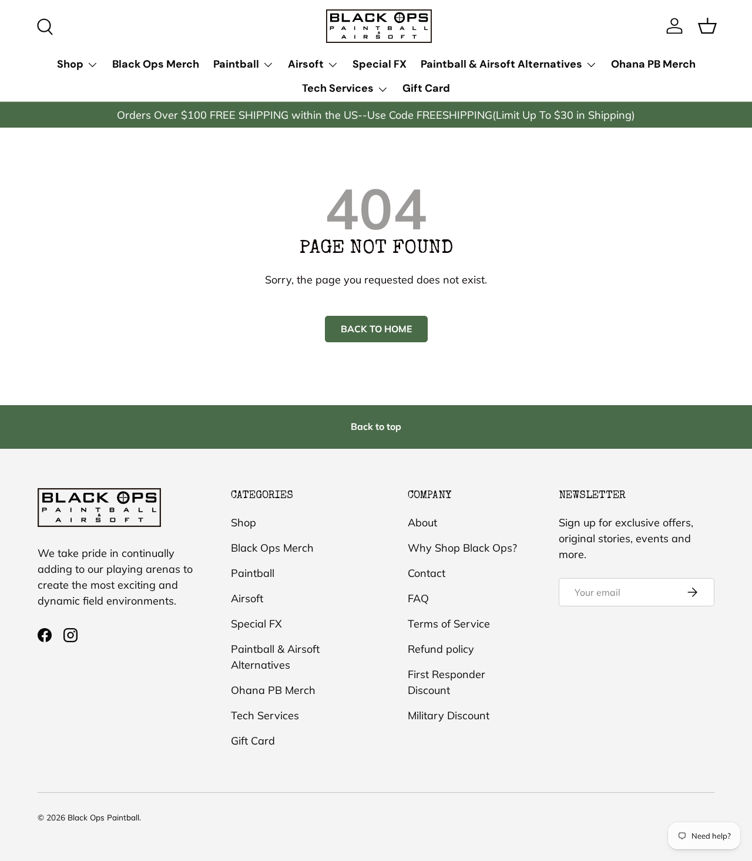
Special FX (379, 64)
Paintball (236, 64)
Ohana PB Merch (653, 64)
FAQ (418, 598)
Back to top (376, 426)
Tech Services (338, 88)
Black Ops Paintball (103, 817)
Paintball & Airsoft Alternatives (501, 64)
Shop (70, 64)
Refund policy (441, 649)
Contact (426, 573)
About (422, 522)
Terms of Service (449, 623)
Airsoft (306, 64)
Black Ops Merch (155, 64)
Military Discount (448, 715)
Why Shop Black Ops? (462, 548)
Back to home (376, 329)
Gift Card (426, 88)
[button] (707, 26)
